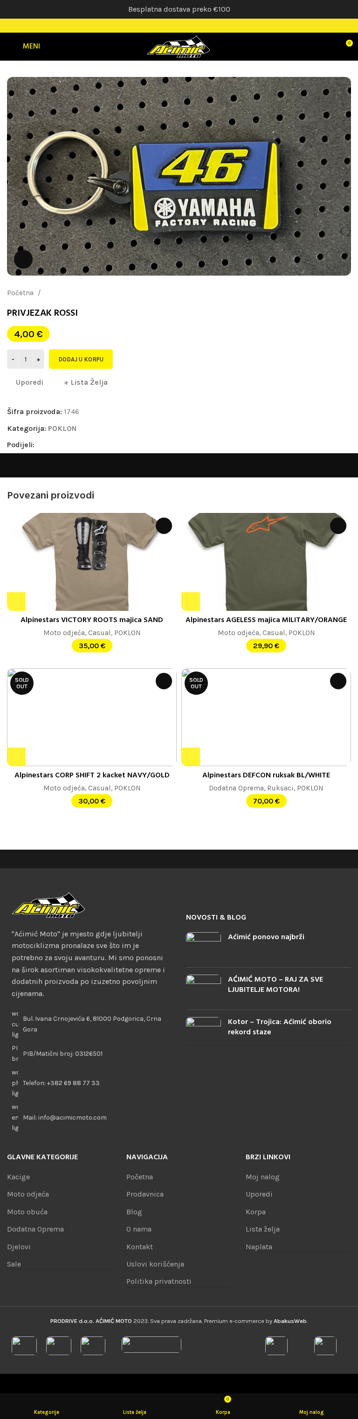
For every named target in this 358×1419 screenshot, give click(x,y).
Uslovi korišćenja (155, 1264)
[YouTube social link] (191, 26)
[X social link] (53, 445)
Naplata (259, 1246)
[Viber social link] (106, 445)
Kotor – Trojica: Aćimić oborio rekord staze (279, 1027)
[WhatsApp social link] (85, 445)
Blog (134, 1211)
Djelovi (19, 1246)
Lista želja (263, 1229)
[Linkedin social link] (74, 445)
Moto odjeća (64, 633)
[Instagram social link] (179, 26)
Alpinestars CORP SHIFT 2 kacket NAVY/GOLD (92, 775)
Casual (99, 633)
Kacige (18, 1176)
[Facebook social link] (167, 26)
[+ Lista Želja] (164, 526)
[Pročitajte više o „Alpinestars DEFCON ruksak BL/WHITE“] (190, 757)
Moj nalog (263, 1176)
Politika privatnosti (159, 1281)
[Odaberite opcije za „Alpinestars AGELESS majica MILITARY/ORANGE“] (190, 601)
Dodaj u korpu (80, 359)
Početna (21, 293)
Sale (14, 1264)
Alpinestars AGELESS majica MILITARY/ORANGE (266, 620)
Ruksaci (280, 788)
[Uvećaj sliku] (23, 259)
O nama (138, 1229)
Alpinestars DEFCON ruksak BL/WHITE (266, 775)
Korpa (256, 1211)
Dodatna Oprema (236, 788)
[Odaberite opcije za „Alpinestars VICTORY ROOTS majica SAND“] (16, 601)
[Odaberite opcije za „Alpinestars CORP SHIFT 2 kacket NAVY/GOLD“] (16, 757)
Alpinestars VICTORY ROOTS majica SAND (92, 620)
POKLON (57, 293)
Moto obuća (27, 1211)
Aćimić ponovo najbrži (266, 937)
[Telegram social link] (95, 445)
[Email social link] (63, 445)
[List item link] (89, 1083)
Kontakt (139, 1246)
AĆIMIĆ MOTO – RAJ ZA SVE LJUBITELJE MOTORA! (275, 985)
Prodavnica (145, 1194)
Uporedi (259, 1194)
